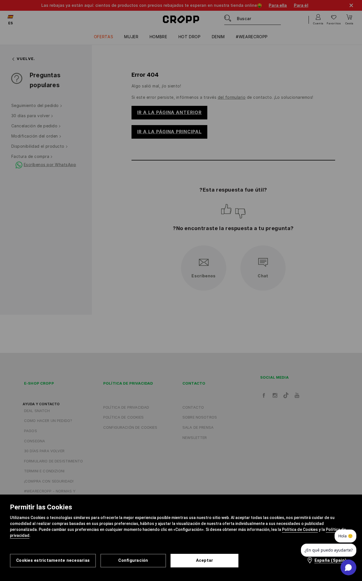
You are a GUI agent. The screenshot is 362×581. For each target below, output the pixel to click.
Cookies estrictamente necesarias (53, 560)
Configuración (133, 560)
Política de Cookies (300, 529)
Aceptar (204, 560)
